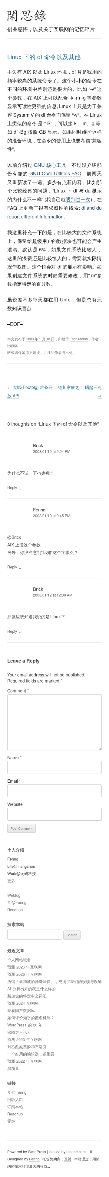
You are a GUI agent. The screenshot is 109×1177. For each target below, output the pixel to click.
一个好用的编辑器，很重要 (30, 1054)
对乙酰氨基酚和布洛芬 (27, 1046)
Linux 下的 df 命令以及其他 (44, 56)
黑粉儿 (13, 1068)
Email (14, 781)
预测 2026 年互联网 (24, 967)
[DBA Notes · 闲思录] (27, 16)
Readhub (15, 909)
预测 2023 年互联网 (24, 1039)
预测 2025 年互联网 (24, 974)
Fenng (12, 345)
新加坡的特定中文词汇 (27, 996)
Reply (12, 487)
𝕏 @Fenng (16, 902)
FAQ (76, 173)
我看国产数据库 (21, 1010)
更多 (11, 880)
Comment (18, 691)
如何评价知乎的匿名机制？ (30, 1017)
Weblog (13, 895)
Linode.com (76, 1151)
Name (14, 757)
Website (15, 804)
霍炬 (11, 1121)
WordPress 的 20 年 (24, 1025)
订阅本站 (15, 1106)
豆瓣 (67, 1158)
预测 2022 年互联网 (24, 1061)
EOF (15, 323)
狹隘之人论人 (19, 1032)
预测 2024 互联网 (22, 1003)
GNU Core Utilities (55, 173)
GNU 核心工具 (50, 164)
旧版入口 (15, 1099)
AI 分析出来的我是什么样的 (31, 988)
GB (42, 131)
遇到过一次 (78, 199)
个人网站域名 (19, 959)
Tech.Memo (79, 338)
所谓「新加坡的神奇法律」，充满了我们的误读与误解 (54, 981)
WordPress (37, 1151)
